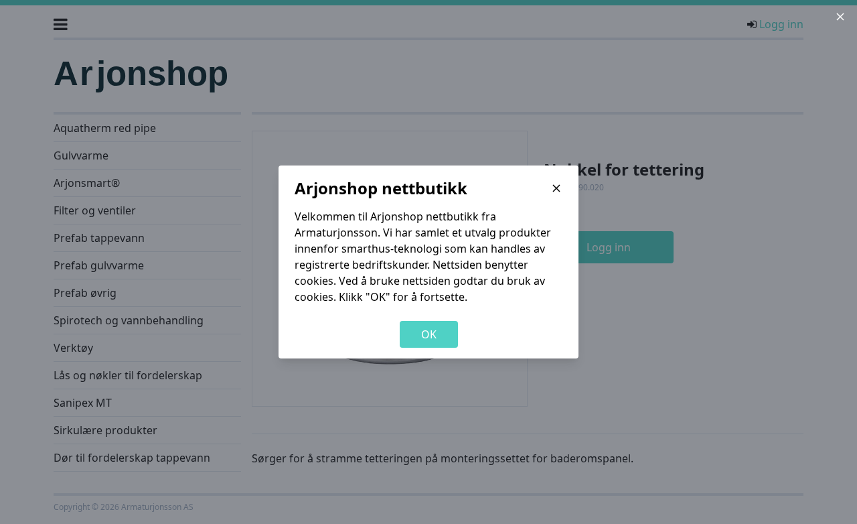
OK (429, 334)
